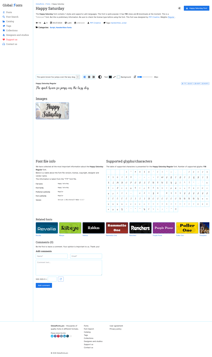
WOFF (198, 83)
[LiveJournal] (67, 336)
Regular (171, 17)
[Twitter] (52, 336)
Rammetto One (111, 235)
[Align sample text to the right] (93, 77)
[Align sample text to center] (89, 77)
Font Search (89, 329)
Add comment (44, 285)
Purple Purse (157, 235)
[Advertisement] (16, 83)
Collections (88, 338)
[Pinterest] (58, 336)
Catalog (87, 332)
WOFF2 (206, 83)
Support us (88, 344)
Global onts (12, 5)
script (124, 23)
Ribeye (61, 235)
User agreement (116, 326)
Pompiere (203, 235)
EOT (191, 83)
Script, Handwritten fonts (61, 27)
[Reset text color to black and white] (100, 77)
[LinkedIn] (64, 336)
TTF (184, 83)
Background (126, 77)
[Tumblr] (61, 336)
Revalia (38, 235)
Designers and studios (93, 341)
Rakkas (85, 235)
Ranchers (132, 235)
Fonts (86, 326)
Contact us (88, 347)
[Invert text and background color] (114, 77)
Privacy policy (115, 329)
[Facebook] (55, 336)
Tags (86, 335)
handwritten (116, 23)
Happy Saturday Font (198, 8)
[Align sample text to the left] (85, 77)
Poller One (180, 235)
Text (106, 77)
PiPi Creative (154, 17)
